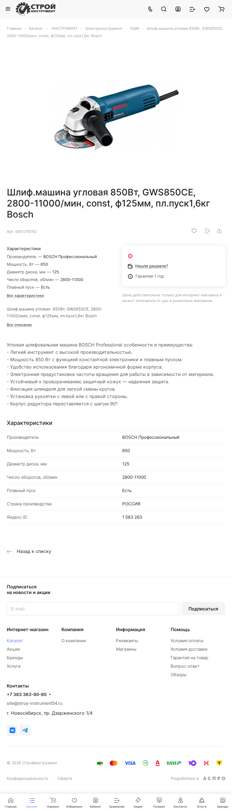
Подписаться (203, 609)
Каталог (15, 640)
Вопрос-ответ (185, 666)
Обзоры (178, 674)
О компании (73, 640)
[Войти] (178, 9)
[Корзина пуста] (221, 9)
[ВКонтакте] (12, 730)
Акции (13, 649)
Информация (130, 629)
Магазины (126, 649)
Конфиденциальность (27, 778)
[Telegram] (25, 730)
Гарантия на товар (189, 657)
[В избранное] (194, 231)
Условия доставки (189, 649)
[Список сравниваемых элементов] (192, 9)
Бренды (15, 657)
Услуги (14, 666)
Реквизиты (127, 640)
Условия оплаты (187, 640)
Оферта (64, 778)
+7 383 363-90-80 (27, 694)
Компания (72, 629)
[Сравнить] (207, 231)
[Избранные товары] (206, 9)
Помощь (180, 629)
